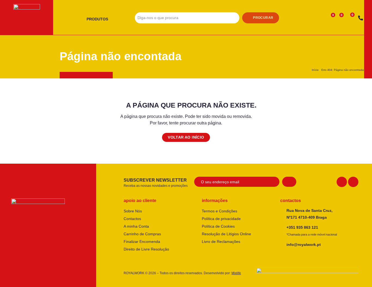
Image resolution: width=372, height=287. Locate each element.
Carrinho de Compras (142, 234)
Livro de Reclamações (221, 241)
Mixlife (236, 273)
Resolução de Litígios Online (226, 234)
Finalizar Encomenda (142, 241)
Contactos (132, 218)
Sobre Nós (133, 211)
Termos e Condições (219, 211)
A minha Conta (136, 226)
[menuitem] (99, 19)
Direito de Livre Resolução (146, 249)
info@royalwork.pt (303, 244)
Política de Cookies (218, 226)
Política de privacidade (221, 218)
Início (315, 69)
